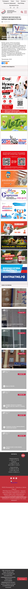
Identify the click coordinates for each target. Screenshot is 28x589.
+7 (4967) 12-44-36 (14, 460)
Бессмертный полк (14, 5)
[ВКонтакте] (2, 63)
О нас (17, 1)
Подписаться (7, 583)
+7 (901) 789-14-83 (14, 470)
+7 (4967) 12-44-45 (14, 468)
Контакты (23, 1)
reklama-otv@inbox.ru (14, 472)
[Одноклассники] (7, 63)
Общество (21, 312)
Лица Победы (21, 3)
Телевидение (5, 1)
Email (12, 578)
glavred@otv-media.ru (14, 464)
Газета (12, 1)
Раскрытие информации (10, 3)
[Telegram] (4, 63)
